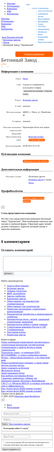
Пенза (25, 79)
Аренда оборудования (18, 286)
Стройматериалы (15, 329)
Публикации (13, 6)
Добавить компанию (34, 54)
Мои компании (43, 21)
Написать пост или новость (36, 161)
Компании (12, 8)
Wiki (9, 11)
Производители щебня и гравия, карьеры (27, 324)
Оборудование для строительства (23, 306)
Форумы (11, 3)
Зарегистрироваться (11, 449)
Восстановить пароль (19, 424)
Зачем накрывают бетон (13, 373)
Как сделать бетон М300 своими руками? (21, 391)
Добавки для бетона (16, 291)
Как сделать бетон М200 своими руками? (21, 388)
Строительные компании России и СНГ (26, 327)
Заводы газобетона (16, 296)
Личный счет (42, 31)
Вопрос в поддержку (45, 42)
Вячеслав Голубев (36, 137)
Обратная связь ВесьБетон (27, 396)
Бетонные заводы (30, 100)
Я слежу (41, 24)
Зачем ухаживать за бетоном (15, 368)
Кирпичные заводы (16, 298)
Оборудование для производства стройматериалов (23, 302)
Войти (4, 424)
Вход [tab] (9, 405)
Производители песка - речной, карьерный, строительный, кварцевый (28, 320)
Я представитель (37, 140)
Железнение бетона (10, 370)
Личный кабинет (43, 29)
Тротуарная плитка (16, 332)
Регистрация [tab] (13, 407)
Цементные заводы (16, 334)
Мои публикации (44, 19)
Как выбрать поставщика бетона (17, 375)
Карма (40, 34)
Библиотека (12, 14)
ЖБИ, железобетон (16, 293)
